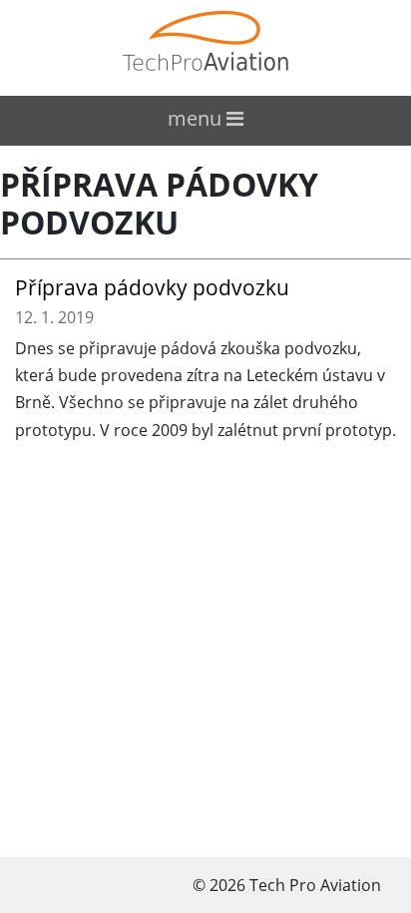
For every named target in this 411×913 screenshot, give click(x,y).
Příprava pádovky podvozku (159, 203)
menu (197, 118)
